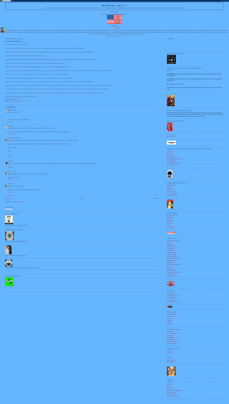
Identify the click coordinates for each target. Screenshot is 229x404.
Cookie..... (10, 171)
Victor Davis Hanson (171, 193)
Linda (9, 125)
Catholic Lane (170, 250)
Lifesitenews (169, 324)
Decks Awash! (170, 153)
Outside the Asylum (171, 343)
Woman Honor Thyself (172, 195)
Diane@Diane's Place (13, 138)
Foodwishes (169, 388)
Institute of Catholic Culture (173, 264)
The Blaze (169, 225)
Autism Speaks (170, 331)
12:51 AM (11, 134)
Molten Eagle (170, 155)
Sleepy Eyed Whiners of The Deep (175, 159)
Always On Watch (171, 185)
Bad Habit (169, 242)
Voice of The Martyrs (172, 276)
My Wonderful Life (171, 136)
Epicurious (169, 384)
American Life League (172, 314)
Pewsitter (169, 266)
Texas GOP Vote (170, 293)
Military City (170, 350)
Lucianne (169, 219)
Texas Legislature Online (172, 301)
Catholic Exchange (171, 246)
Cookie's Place (170, 151)
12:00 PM (19, 99)
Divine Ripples (170, 337)
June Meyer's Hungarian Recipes (174, 390)
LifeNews (169, 322)
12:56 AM (11, 157)
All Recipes (169, 382)
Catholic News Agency (172, 252)
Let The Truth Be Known (173, 341)
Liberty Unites (170, 353)
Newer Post (7, 198)
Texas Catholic (170, 299)
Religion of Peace (171, 191)
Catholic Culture (170, 244)
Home (81, 198)
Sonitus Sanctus (170, 268)
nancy (9, 161)
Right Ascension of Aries (172, 157)
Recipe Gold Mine (171, 394)
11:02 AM (11, 192)
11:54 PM (10, 121)
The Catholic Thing (171, 270)
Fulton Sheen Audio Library (173, 258)
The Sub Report (170, 165)
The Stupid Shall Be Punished (174, 163)
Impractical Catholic (171, 260)
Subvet (117, 28)
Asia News (169, 187)
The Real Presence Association (174, 272)
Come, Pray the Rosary (172, 256)
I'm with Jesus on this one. (13, 41)
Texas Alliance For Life (172, 295)
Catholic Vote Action (171, 254)
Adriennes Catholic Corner (173, 240)
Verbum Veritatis (170, 274)
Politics (24, 101)
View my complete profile (114, 36)
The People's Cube (171, 360)
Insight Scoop (170, 262)
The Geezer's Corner (171, 161)
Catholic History (170, 248)
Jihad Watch (169, 189)
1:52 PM (10, 167)
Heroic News (170, 318)
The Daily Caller (170, 227)
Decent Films (170, 335)
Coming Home (170, 316)
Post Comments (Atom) (16, 201)
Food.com (169, 386)
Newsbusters (170, 223)
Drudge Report (170, 217)
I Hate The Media (171, 339)
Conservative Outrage (172, 333)
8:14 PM (10, 179)
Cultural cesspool (15, 101)
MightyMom (11, 110)
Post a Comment (9, 195)
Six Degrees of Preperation (173, 396)
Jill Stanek (169, 320)
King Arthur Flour (171, 392)
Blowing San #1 (114, 5)
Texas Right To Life (171, 297)
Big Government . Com (172, 215)
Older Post (155, 198)
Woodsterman (170, 362)
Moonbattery (170, 221)
